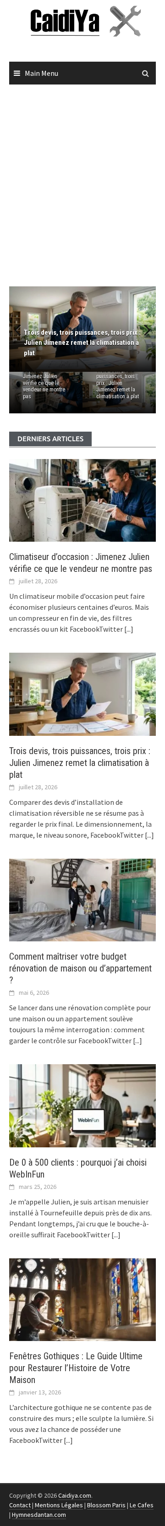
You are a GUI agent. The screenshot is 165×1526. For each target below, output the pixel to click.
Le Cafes (142, 1505)
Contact (20, 1505)
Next (142, 329)
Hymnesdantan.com (39, 1514)
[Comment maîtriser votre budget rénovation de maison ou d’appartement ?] (82, 898)
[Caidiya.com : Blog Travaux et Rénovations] (82, 20)
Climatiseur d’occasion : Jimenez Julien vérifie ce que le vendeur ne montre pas (44, 380)
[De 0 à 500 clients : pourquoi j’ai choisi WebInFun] (82, 1104)
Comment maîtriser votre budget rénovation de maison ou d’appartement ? (80, 968)
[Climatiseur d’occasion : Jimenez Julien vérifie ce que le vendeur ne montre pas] (82, 499)
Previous (23, 329)
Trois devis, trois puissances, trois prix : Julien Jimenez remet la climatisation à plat (117, 383)
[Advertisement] (82, 186)
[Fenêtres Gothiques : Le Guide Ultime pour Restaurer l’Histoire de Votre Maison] (82, 1298)
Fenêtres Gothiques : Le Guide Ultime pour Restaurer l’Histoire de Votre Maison (76, 1368)
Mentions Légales (59, 1505)
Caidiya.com (74, 1495)
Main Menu (41, 73)
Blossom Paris (106, 1505)
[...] (128, 629)
